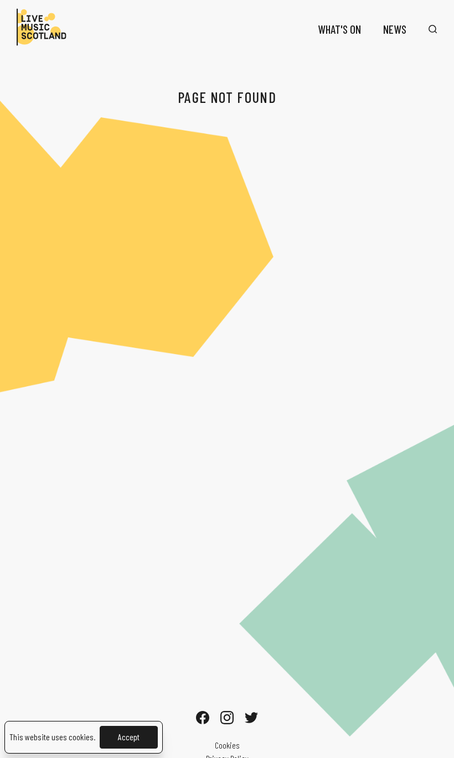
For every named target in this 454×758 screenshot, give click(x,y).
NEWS (394, 29)
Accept (129, 736)
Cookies (227, 745)
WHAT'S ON (339, 29)
